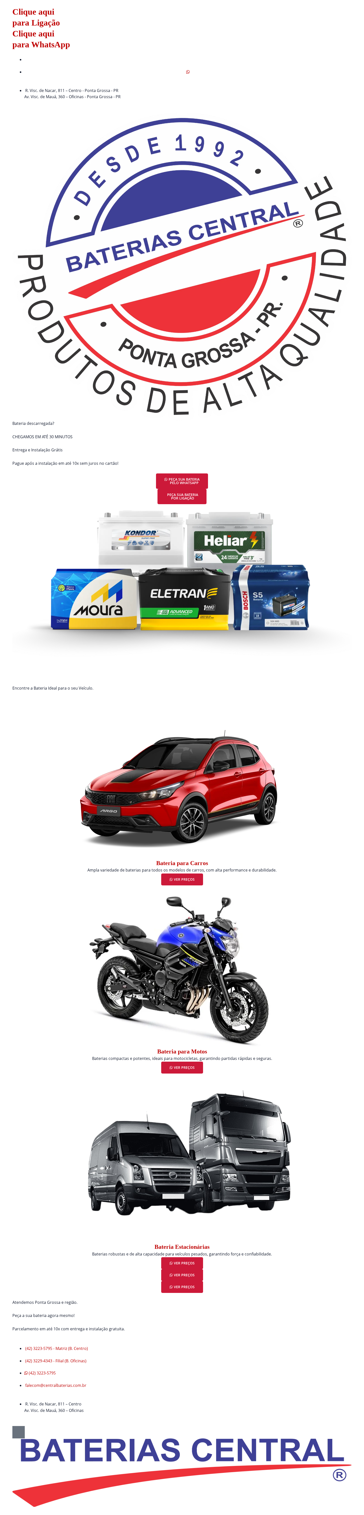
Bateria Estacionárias (182, 1247)
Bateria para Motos (182, 1051)
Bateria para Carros (182, 863)
